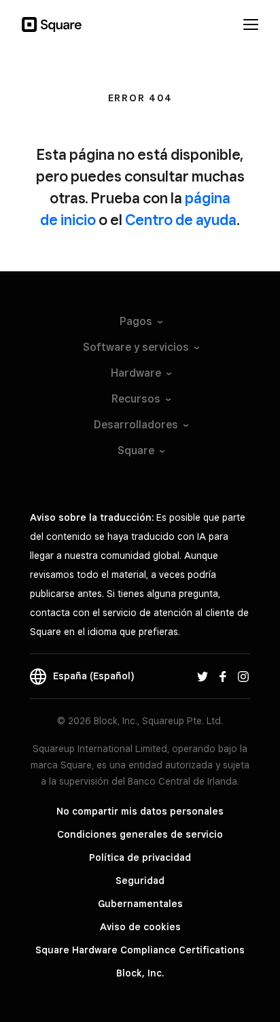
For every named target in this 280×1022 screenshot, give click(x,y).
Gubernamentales (140, 903)
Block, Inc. (140, 973)
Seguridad (140, 880)
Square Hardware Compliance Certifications (140, 949)
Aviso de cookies (140, 926)
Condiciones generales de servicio (140, 834)
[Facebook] (223, 675)
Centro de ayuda (181, 219)
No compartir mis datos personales (140, 811)
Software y (136, 347)
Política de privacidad (140, 857)
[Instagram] (243, 675)
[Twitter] (202, 675)
